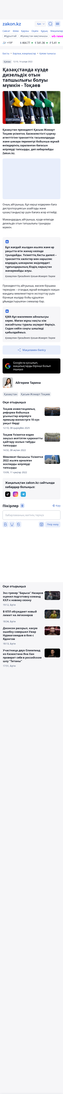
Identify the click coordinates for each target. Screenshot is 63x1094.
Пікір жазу (52, 524)
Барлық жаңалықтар (24, 53)
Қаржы (25, 30)
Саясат (6, 30)
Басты (6, 53)
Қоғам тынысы (47, 53)
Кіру (58, 505)
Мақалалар (56, 30)
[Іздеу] (50, 24)
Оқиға (35, 30)
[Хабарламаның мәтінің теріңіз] (31, 515)
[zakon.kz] (12, 23)
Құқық (44, 30)
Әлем (16, 30)
